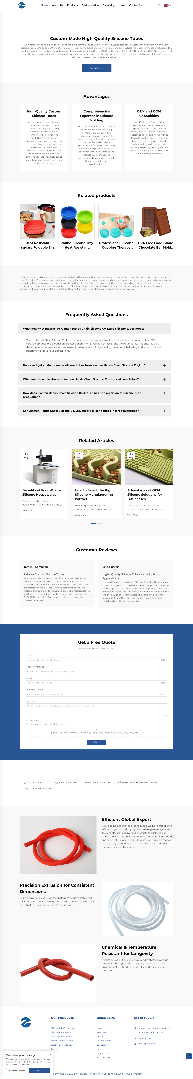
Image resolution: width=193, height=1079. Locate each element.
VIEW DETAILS (37, 221)
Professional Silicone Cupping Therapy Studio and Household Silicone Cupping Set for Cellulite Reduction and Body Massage (116, 245)
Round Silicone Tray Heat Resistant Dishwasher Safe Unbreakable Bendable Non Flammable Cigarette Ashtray (76, 245)
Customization (90, 5)
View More (27, 510)
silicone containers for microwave (137, 782)
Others (54, 1049)
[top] (189, 1056)
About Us (57, 5)
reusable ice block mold (98, 782)
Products (72, 5)
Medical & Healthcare (61, 1036)
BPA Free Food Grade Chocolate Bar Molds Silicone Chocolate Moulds (155, 245)
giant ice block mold (36, 782)
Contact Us (135, 5)
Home (44, 5)
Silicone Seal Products (61, 1045)
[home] (22, 5)
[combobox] (32, 671)
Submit (96, 742)
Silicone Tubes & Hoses (62, 1040)
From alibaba (103, 1057)
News (122, 5)
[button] (93, 523)
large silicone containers (38, 788)
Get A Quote (96, 68)
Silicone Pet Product (61, 1032)
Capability (109, 5)
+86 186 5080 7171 (147, 1038)
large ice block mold (66, 782)
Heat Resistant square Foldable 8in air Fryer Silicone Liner (37, 245)
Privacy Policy (133, 1073)
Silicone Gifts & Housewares (64, 1028)
